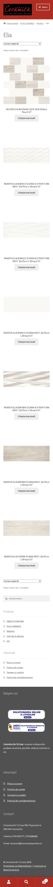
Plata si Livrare (13, 662)
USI (8, 641)
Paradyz (40, 23)
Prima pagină (12, 23)
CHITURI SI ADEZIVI (15, 636)
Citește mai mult (26, 118)
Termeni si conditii (15, 672)
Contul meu (9, 882)
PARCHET (11, 631)
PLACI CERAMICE (27, 23)
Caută (26, 882)
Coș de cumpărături (41, 879)
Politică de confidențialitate (20, 677)
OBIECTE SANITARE (15, 621)
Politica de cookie (15, 667)
